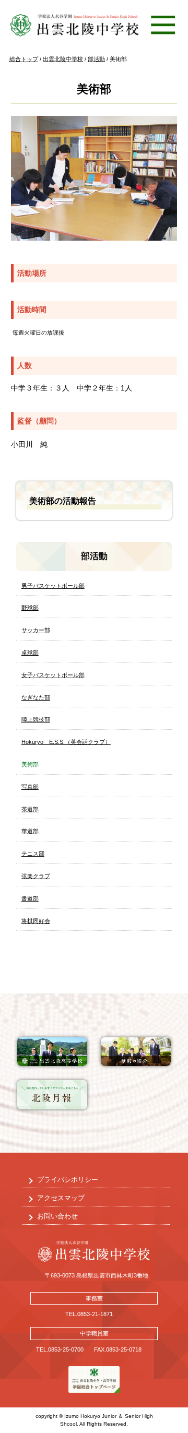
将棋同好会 (35, 921)
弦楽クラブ (35, 876)
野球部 (30, 608)
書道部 (30, 898)
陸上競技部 (35, 719)
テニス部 (32, 853)
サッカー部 (35, 630)
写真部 (30, 787)
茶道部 (30, 809)
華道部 (30, 831)
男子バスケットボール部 (53, 586)
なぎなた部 (35, 697)
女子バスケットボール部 (53, 675)
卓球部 (30, 652)
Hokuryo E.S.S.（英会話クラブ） (66, 742)
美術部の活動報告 (62, 500)
